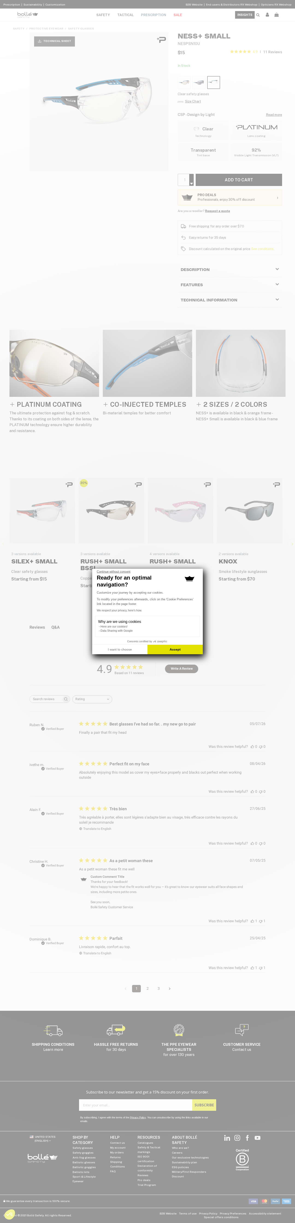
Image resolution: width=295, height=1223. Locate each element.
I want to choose (120, 649)
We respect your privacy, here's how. (119, 610)
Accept (175, 649)
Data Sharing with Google (116, 630)
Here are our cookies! (113, 626)
